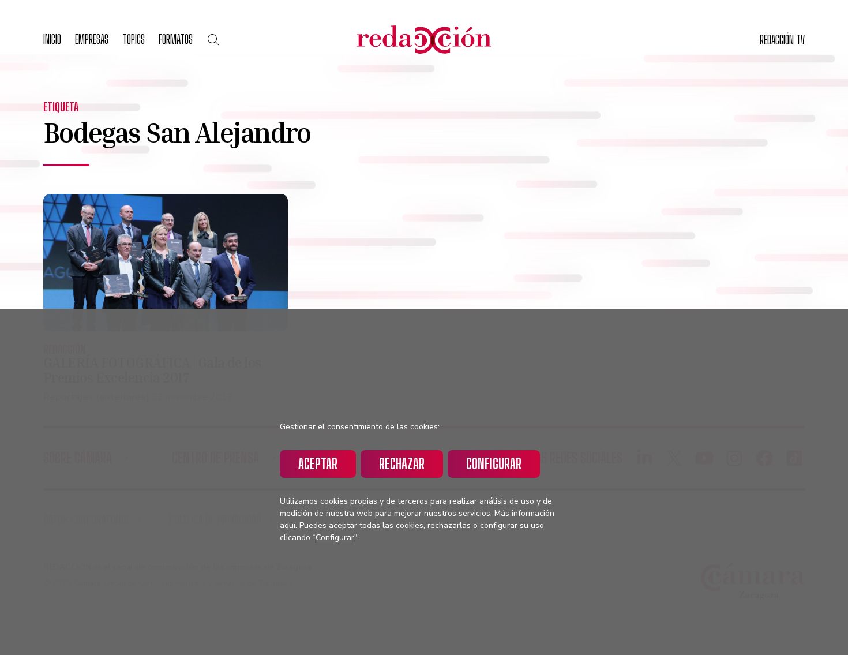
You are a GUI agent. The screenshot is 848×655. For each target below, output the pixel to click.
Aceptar (317, 463)
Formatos (176, 39)
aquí (287, 525)
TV (782, 39)
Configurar (493, 463)
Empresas (91, 39)
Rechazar (402, 463)
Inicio (52, 39)
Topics (133, 39)
